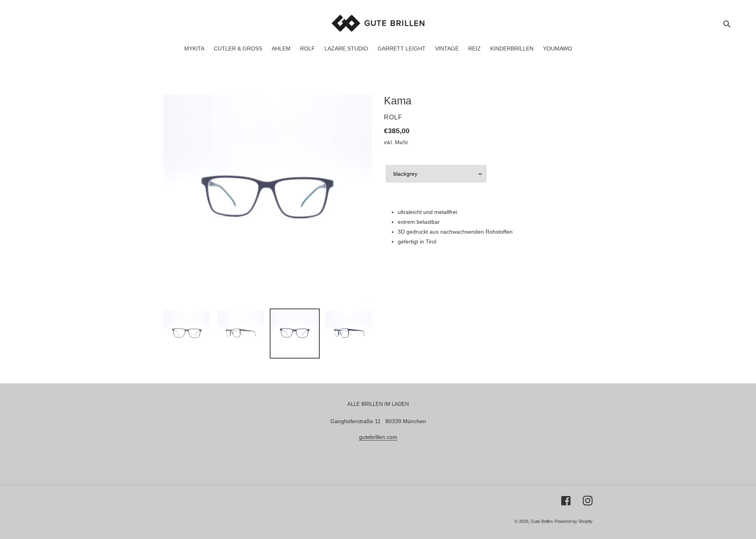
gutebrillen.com (378, 437)
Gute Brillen (542, 521)
